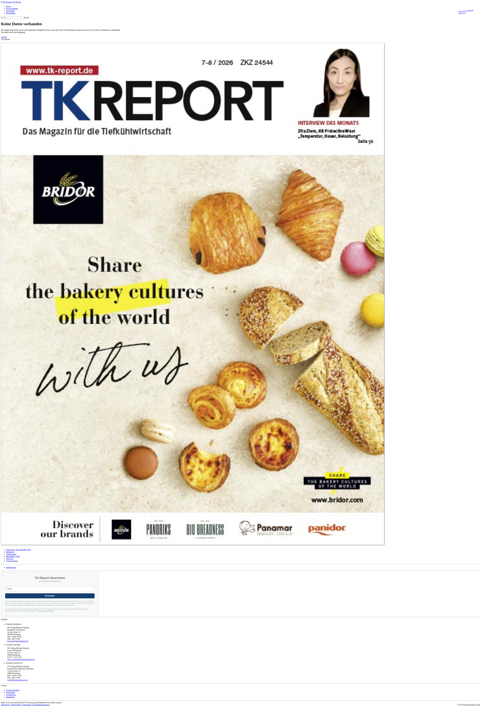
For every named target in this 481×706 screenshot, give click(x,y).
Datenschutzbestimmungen (46, 611)
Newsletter (10, 11)
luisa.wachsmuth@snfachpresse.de (21, 659)
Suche (26, 17)
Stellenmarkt (11, 567)
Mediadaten (10, 13)
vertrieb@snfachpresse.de (17, 680)
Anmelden (50, 596)
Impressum (10, 697)
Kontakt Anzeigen (13, 645)
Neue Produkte (12, 9)
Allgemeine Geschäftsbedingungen (36, 705)
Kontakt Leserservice (14, 663)
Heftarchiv (10, 552)
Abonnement (11, 554)
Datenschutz (16, 705)
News (8, 6)
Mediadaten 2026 (13, 556)
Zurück (4, 37)
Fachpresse (10, 692)
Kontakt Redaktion (13, 624)
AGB (33, 611)
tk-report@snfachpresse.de (17, 641)
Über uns (9, 559)
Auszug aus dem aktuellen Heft (18, 550)
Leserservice (11, 695)
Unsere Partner (12, 561)
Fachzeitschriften (12, 690)
